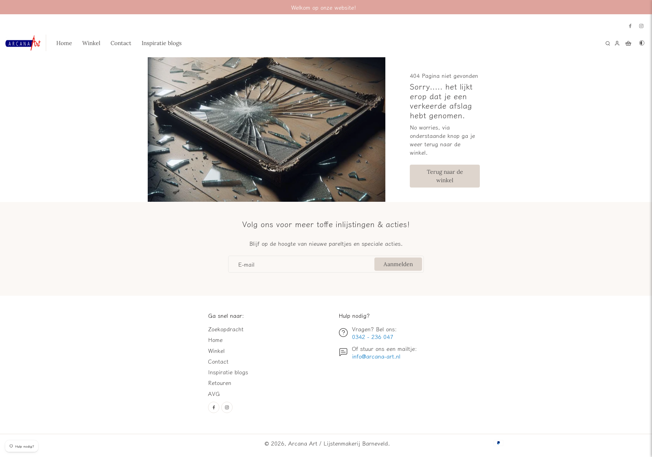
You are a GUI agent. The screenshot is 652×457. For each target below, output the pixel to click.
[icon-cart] (628, 43)
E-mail (246, 264)
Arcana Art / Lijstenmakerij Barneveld (338, 443)
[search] (607, 43)
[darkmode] (641, 43)
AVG (214, 393)
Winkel (216, 350)
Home (215, 339)
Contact (218, 361)
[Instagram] (641, 26)
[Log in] (616, 43)
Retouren (219, 382)
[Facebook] (630, 26)
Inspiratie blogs (228, 372)
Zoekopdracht (225, 329)
